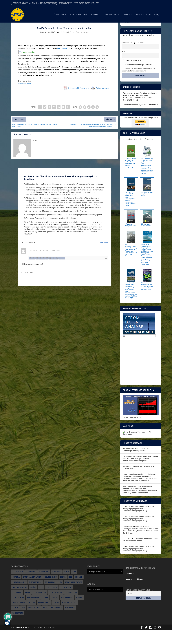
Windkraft (70, 608)
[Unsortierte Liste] (47, 258)
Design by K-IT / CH (24, 627)
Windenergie (56, 608)
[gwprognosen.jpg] (27, 52)
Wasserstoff (33, 608)
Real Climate (62, 48)
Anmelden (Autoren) (147, 15)
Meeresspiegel (19, 603)
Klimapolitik (71, 592)
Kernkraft (17, 592)
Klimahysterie (40, 592)
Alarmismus (18, 572)
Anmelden (103, 243)
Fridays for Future (73, 582)
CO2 (74, 572)
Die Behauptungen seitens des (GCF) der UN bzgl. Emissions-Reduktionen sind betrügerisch (140, 458)
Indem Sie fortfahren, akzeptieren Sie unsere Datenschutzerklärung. (138, 69)
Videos (94, 15)
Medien (79, 597)
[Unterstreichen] (37, 258)
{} (60, 258)
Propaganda (43, 603)
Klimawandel (33, 597)
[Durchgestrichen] (40, 258)
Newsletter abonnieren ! (33, 264)
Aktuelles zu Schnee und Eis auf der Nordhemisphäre (140, 540)
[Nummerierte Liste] (43, 258)
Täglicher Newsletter (133, 60)
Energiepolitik (19, 582)
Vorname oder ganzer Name (133, 43)
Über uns (59, 15)
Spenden (127, 15)
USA (23, 608)
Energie (78, 577)
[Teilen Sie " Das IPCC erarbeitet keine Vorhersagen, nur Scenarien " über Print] (68, 107)
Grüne (33, 587)
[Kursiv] (33, 258)
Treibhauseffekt (69, 603)
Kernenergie (66, 587)
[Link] (56, 258)
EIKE (53, 32)
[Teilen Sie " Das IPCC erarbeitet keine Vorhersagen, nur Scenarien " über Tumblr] (49, 107)
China (66, 572)
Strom (56, 603)
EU (61, 582)
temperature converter (132, 417)
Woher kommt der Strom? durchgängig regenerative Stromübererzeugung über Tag (138, 508)
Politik (32, 603)
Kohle (45, 597)
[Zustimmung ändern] (7, 622)
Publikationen (78, 15)
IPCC (41, 587)
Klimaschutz (18, 597)
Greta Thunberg (20, 587)
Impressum (130, 573)
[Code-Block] (53, 258)
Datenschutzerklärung (134, 579)
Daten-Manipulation (32, 577)
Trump (15, 608)
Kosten (54, 597)
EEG (70, 577)
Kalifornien (51, 587)
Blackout (56, 572)
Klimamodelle (55, 592)
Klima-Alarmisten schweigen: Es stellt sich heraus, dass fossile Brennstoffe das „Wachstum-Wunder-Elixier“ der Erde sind (140, 529)
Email (124, 51)
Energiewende (35, 582)
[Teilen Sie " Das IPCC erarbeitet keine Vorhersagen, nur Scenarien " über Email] (63, 107)
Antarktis (31, 572)
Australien (44, 572)
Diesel (63, 577)
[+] (63, 258)
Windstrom (18, 613)
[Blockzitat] (50, 258)
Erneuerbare (50, 582)
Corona (16, 577)
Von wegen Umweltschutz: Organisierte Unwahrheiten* (138, 467)
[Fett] (30, 258)
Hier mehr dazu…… (25, 83)
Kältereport (67, 597)
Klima (72, 32)
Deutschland (51, 577)
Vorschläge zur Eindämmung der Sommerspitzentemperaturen (136, 449)
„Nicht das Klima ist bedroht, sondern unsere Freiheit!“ (55, 3)
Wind (45, 608)
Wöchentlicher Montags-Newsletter (139, 65)
